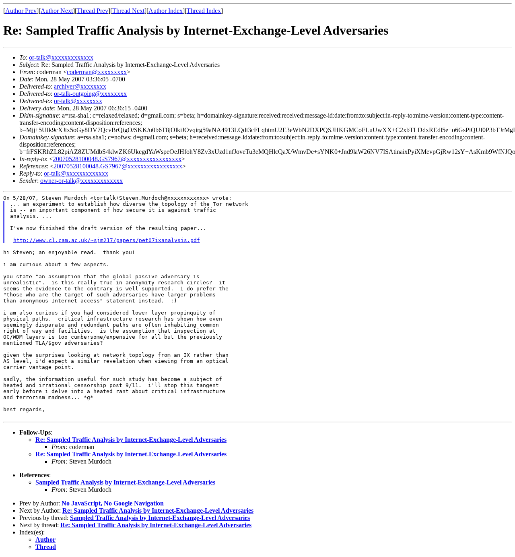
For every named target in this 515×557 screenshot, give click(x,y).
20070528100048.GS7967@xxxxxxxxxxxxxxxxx (117, 158)
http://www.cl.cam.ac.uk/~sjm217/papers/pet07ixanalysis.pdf (106, 240)
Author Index (165, 10)
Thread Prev (92, 10)
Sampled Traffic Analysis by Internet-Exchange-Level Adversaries (125, 482)
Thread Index (204, 10)
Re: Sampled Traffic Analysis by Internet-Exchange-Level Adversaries (131, 439)
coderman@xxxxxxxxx (97, 71)
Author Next (57, 10)
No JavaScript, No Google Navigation (113, 503)
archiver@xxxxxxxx (80, 86)
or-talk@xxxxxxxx (78, 100)
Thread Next (128, 10)
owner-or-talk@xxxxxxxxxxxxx (81, 180)
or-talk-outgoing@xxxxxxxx (90, 93)
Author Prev (21, 10)
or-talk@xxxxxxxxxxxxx (61, 57)
